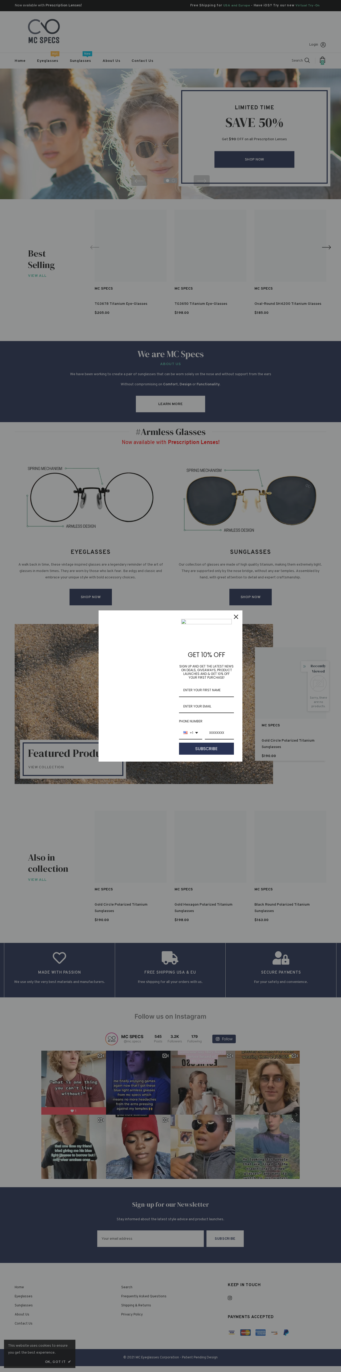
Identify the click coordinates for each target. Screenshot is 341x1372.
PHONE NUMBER (190, 721)
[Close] (236, 616)
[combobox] (190, 733)
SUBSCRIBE (206, 749)
